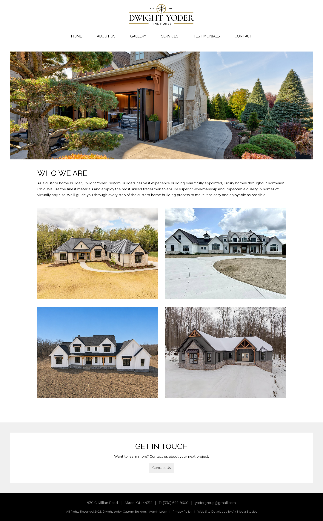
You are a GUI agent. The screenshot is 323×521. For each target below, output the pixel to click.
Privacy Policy (182, 511)
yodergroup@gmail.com (215, 503)
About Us (106, 36)
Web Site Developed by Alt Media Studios (227, 511)
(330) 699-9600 (175, 503)
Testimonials (206, 36)
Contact (243, 36)
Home (76, 36)
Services (169, 36)
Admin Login (158, 511)
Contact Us (161, 468)
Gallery (138, 36)
